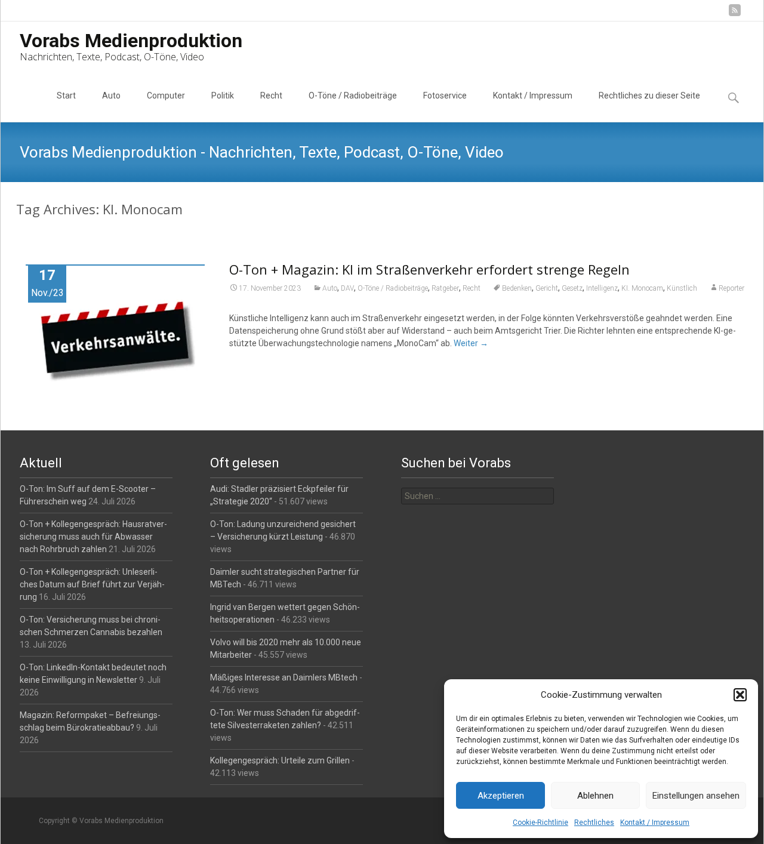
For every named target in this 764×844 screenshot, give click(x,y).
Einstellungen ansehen (696, 795)
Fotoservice (445, 95)
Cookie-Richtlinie (540, 822)
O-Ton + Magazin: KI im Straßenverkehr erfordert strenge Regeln (429, 269)
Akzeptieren (501, 795)
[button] (740, 695)
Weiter (471, 343)
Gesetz (572, 288)
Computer (166, 95)
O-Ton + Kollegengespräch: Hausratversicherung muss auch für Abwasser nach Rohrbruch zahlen (93, 536)
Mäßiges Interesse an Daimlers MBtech (284, 677)
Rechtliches (594, 822)
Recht (271, 95)
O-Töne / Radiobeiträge (353, 95)
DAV (347, 288)
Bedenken (517, 288)
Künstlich (682, 288)
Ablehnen (595, 795)
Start (66, 95)
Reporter (731, 288)
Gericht (546, 288)
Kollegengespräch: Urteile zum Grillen (280, 760)
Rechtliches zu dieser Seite (649, 95)
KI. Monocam (642, 288)
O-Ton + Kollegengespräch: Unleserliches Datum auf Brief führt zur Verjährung (92, 584)
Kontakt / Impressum (654, 822)
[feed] (735, 14)
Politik (222, 95)
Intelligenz (602, 288)
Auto (111, 95)
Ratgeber (445, 288)
